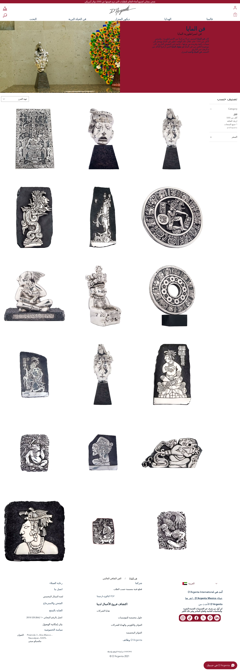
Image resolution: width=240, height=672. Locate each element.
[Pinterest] (210, 618)
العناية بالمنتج (55, 610)
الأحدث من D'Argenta (210, 604)
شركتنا (138, 583)
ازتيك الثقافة (232, 121)
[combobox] (15, 99)
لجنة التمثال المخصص (53, 596)
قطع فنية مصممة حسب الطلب (127, 589)
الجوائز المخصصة (134, 632)
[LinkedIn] (217, 618)
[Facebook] (196, 618)
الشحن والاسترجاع (52, 603)
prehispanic (232, 127)
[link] (235, 14)
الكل (235, 114)
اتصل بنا (58, 589)
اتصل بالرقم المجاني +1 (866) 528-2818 (44, 617)
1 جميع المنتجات (230, 124)
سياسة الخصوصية (53, 629)
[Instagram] (183, 618)
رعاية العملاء (56, 583)
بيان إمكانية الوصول (52, 624)
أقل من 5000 (232, 117)
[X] (203, 618)
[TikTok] (189, 618)
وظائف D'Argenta (132, 639)
